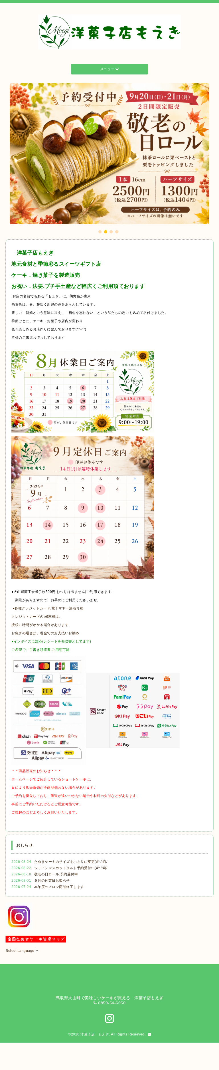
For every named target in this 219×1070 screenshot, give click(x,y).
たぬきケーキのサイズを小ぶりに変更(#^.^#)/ (71, 862)
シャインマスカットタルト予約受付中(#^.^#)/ (71, 868)
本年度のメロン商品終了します (59, 887)
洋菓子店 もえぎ (94, 1034)
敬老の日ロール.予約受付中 (56, 874)
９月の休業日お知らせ (52, 881)
